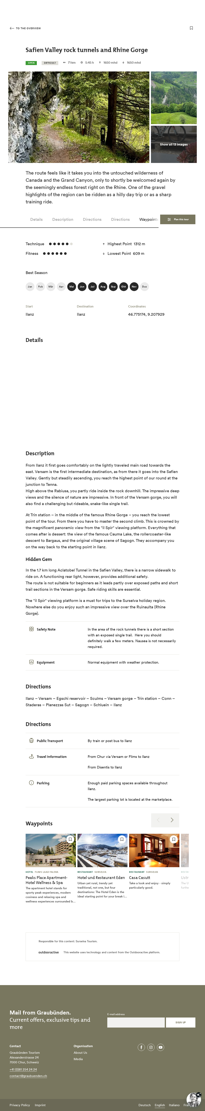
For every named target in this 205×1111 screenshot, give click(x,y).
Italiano (174, 1105)
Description (62, 219)
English (160, 1105)
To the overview (28, 28)
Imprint (40, 1105)
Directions (92, 219)
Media (78, 1059)
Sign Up (181, 1022)
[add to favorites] (191, 28)
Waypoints (149, 219)
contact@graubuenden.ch (28, 1076)
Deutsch (145, 1105)
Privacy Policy (20, 1105)
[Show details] (198, 1094)
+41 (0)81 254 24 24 (23, 1069)
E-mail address (116, 1014)
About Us (80, 1053)
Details (36, 219)
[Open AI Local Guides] (194, 1100)
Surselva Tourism (86, 941)
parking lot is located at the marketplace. (140, 799)
